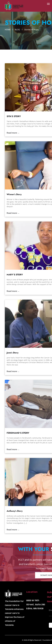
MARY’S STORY (15, 274)
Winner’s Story (14, 194)
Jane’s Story (12, 352)
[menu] (48, 3)
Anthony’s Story (14, 511)
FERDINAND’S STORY (18, 432)
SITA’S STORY (14, 116)
